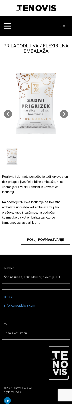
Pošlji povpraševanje (45, 239)
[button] (8, 114)
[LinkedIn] (7, 400)
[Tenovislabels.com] (36, 8)
